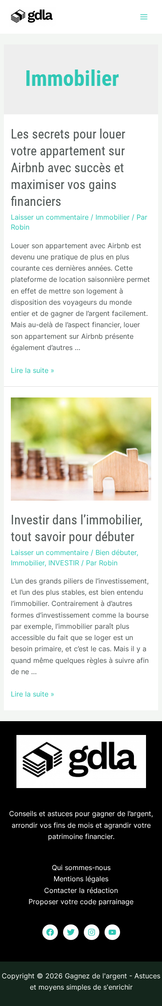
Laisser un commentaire (50, 217)
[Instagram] (91, 932)
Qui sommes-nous (81, 867)
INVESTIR (63, 562)
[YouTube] (112, 932)
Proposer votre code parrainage (81, 901)
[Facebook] (50, 932)
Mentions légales (81, 878)
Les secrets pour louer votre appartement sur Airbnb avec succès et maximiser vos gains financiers (68, 167)
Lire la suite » (32, 370)
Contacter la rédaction (81, 890)
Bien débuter (116, 552)
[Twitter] (71, 932)
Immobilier (112, 217)
